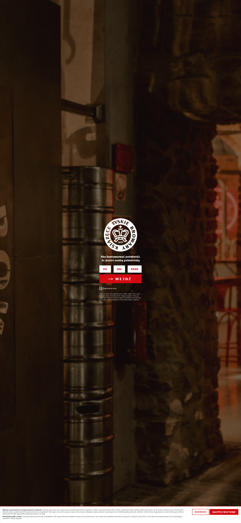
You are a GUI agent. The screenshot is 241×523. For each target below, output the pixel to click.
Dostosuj (200, 512)
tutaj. (100, 302)
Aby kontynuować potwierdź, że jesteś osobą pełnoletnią (120, 258)
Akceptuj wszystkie (223, 512)
